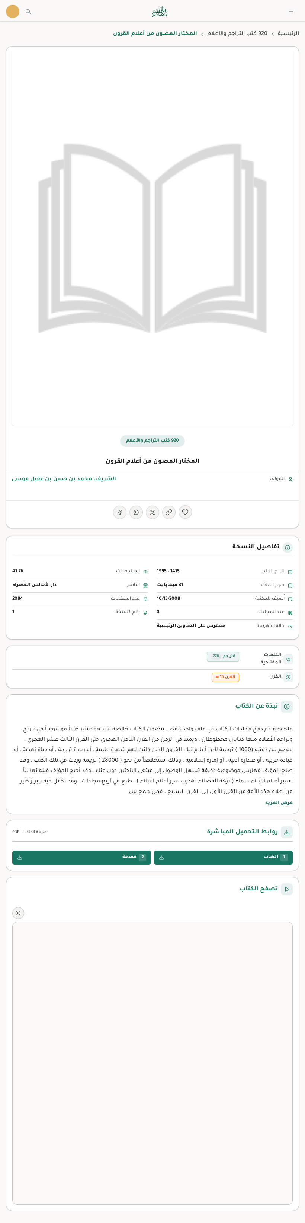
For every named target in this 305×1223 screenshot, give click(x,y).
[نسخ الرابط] (169, 512)
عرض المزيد (279, 803)
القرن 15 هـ (225, 677)
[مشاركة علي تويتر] (152, 512)
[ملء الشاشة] (18, 913)
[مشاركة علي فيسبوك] (119, 512)
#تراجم (224, 656)
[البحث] (28, 11)
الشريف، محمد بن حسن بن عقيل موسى (64, 480)
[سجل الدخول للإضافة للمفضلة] (185, 512)
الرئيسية (288, 34)
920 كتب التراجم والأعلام (237, 34)
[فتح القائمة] (291, 11)
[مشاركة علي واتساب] (136, 512)
